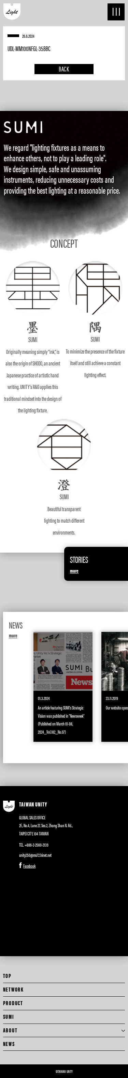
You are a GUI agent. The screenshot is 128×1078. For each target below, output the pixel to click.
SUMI (8, 1016)
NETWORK (13, 989)
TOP (7, 975)
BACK (64, 69)
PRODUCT (13, 1003)
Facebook (29, 865)
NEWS (9, 1044)
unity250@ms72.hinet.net (35, 854)
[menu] (116, 11)
